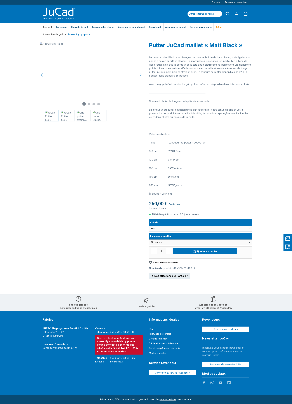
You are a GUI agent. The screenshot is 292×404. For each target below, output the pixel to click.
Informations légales (164, 319)
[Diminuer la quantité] (154, 251)
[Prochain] (140, 75)
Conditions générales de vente (164, 348)
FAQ (151, 329)
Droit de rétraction (158, 338)
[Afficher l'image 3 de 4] (93, 104)
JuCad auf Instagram (212, 382)
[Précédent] (42, 75)
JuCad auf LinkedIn (228, 382)
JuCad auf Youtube (220, 382)
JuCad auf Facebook (204, 382)
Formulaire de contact (160, 333)
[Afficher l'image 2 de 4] (89, 104)
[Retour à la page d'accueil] (59, 13)
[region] (91, 81)
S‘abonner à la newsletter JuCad (225, 364)
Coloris (157, 222)
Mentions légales (157, 353)
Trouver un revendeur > (237, 2)
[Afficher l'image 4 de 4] (98, 104)
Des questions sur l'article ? (171, 275)
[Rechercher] (218, 14)
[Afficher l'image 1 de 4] (84, 104)
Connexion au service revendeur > (172, 372)
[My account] (236, 14)
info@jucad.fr (104, 348)
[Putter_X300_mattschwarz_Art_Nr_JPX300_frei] (91, 75)
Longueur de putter (160, 236)
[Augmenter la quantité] (169, 251)
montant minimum (168, 399)
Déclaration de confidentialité (164, 343)
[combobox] (201, 14)
